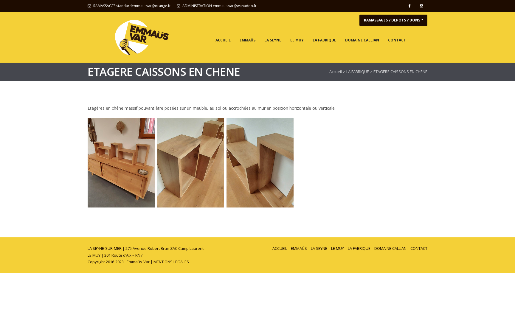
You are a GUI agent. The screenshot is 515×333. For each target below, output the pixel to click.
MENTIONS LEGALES (171, 261)
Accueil (335, 71)
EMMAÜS (247, 40)
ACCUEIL (223, 40)
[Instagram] (421, 6)
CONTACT (397, 40)
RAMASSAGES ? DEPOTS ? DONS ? (393, 20)
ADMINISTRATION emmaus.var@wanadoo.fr (219, 5)
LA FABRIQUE (324, 40)
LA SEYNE (272, 40)
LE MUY (297, 40)
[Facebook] (409, 6)
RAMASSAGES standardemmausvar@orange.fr (132, 5)
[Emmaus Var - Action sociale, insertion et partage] (142, 37)
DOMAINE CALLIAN (362, 40)
